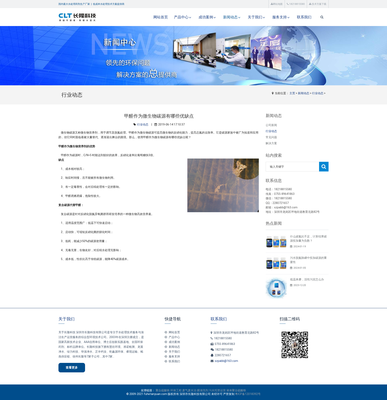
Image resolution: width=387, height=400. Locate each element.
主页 (292, 93)
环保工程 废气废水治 (183, 390)
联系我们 (304, 17)
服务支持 (279, 17)
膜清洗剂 (202, 390)
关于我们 (255, 17)
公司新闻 (271, 125)
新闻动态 (230, 17)
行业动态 (317, 93)
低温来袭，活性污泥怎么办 (307, 279)
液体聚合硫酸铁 (236, 390)
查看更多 (72, 367)
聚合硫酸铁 (163, 390)
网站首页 (160, 17)
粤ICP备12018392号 (248, 394)
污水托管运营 (217, 390)
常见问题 (271, 137)
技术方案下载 (318, 4)
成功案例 (206, 17)
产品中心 (181, 17)
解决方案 (271, 143)
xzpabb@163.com (226, 360)
